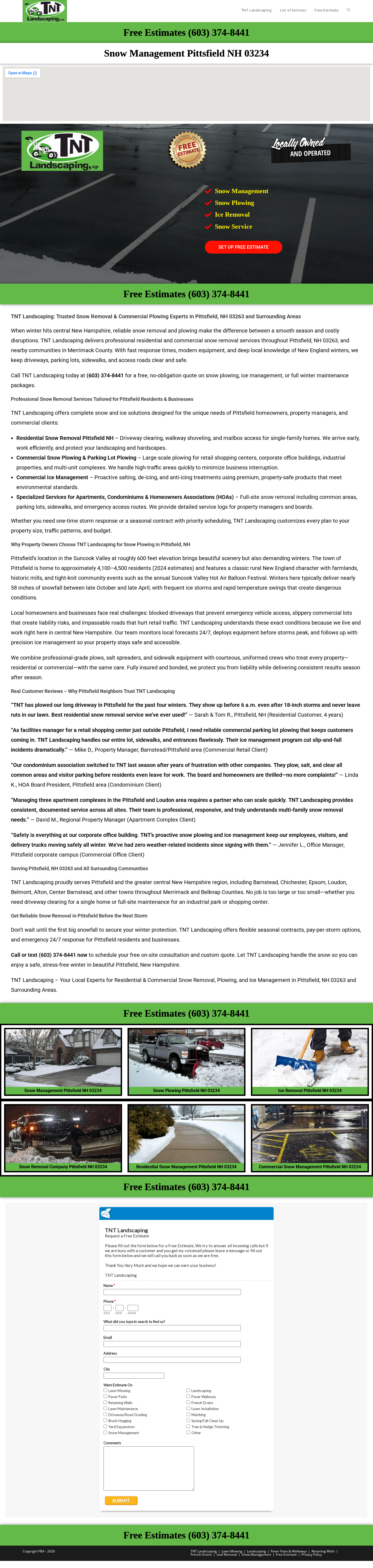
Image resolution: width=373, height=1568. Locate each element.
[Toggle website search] (348, 10)
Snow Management (256, 1554)
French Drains (201, 1554)
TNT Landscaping (204, 1551)
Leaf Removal (227, 1554)
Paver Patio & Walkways (289, 1551)
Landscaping (256, 1551)
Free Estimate (286, 1554)
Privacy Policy (311, 1554)
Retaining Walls (323, 1551)
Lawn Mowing (231, 1551)
